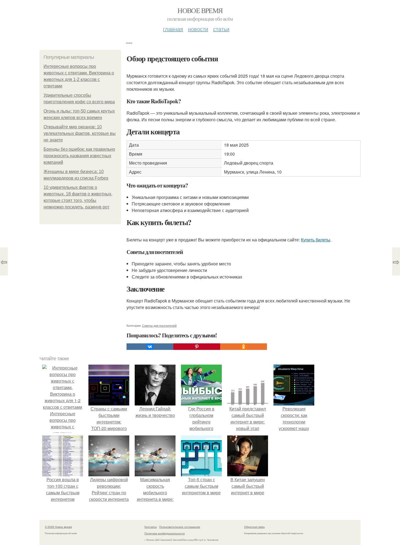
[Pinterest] (196, 346)
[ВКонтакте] (150, 346)
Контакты (150, 527)
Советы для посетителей (159, 325)
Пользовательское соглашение (179, 527)
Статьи (221, 29)
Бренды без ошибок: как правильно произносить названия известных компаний (79, 156)
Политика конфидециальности (164, 533)
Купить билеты (315, 240)
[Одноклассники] (243, 346)
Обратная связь (254, 527)
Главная (173, 29)
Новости (198, 29)
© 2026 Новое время (58, 527)
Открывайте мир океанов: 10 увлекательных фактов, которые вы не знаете (80, 133)
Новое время (199, 10)
